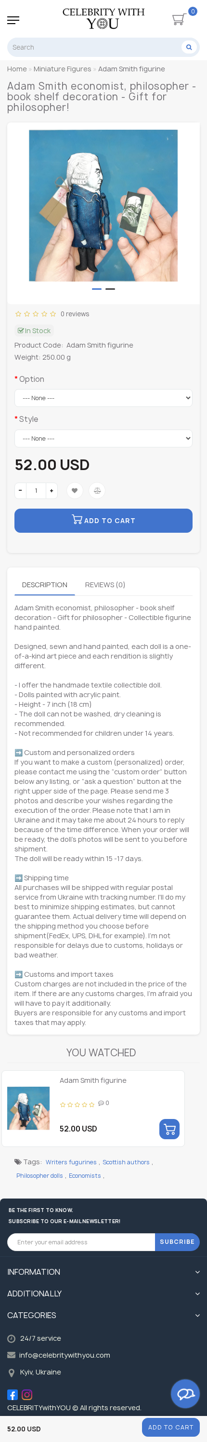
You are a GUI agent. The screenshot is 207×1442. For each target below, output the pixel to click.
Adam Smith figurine (93, 1080)
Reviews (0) (105, 584)
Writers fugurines (71, 1162)
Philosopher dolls (39, 1176)
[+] (52, 491)
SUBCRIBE (177, 1242)
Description (44, 584)
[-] (20, 491)
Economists (85, 1176)
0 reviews (73, 314)
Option (31, 379)
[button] (97, 289)
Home (17, 68)
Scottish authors (126, 1162)
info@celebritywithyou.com (64, 1355)
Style (28, 419)
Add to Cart (171, 1427)
